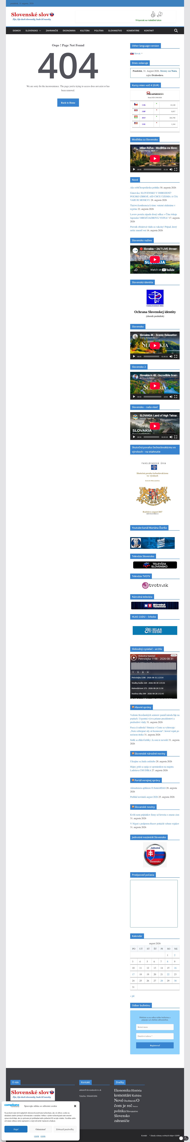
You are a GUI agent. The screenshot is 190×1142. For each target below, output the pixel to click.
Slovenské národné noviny (150, 753)
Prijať (16, 1129)
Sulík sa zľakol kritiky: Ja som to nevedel (149, 739)
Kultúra (85, 30)
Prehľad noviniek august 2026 (144, 796)
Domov (17, 30)
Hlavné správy (143, 707)
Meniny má (168, 70)
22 (168, 974)
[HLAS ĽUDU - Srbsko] (155, 628)
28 (161, 980)
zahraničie (121, 1120)
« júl (132, 995)
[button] (75, 1106)
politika (120, 1110)
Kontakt (149, 30)
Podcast (135, 1106)
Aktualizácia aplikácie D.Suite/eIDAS (148, 787)
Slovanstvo (115, 30)
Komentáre (133, 30)
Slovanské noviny (145, 807)
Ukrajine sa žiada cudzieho (142, 761)
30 (175, 980)
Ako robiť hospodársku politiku (144, 187)
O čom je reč (126, 1102)
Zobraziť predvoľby (65, 1129)
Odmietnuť (40, 1129)
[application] (155, 158)
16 (175, 967)
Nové (118, 1100)
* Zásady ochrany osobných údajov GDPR (164, 1135)
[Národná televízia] (155, 603)
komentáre (122, 1095)
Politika (98, 30)
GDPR (36, 1136)
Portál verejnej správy (147, 780)
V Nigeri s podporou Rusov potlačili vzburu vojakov (154, 823)
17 (133, 974)
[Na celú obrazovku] (175, 169)
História (136, 1090)
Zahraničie (52, 30)
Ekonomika (69, 30)
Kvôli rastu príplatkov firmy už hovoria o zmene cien (154, 814)
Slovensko (32, 30)
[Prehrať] (134, 169)
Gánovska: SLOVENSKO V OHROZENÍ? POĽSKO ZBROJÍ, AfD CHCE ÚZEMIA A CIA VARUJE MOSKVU (154, 196)
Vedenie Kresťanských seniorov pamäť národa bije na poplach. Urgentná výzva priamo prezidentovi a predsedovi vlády (154, 718)
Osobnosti (130, 1101)
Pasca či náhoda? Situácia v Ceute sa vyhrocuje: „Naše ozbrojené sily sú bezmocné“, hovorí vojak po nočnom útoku (154, 731)
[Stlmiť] (171, 169)
